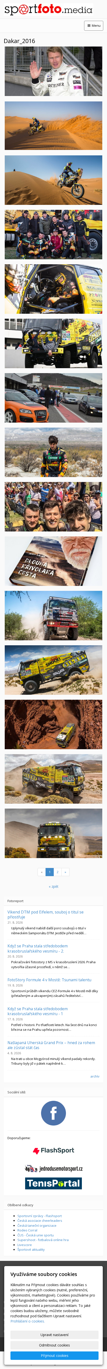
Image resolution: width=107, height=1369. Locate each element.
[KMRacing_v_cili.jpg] (53, 506)
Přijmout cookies (54, 1355)
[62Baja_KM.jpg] (53, 234)
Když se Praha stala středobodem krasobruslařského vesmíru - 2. (37, 948)
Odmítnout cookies (54, 1345)
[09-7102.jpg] (53, 670)
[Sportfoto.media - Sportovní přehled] (53, 9)
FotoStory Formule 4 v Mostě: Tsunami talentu (49, 980)
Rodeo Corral (27, 1230)
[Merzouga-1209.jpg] (53, 180)
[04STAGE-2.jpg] (53, 779)
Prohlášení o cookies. (27, 1321)
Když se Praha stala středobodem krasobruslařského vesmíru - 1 (37, 1011)
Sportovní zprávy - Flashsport (39, 1216)
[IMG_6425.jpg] (53, 343)
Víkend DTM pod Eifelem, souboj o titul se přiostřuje (45, 914)
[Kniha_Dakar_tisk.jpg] (53, 561)
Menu (96, 25)
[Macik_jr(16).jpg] (53, 452)
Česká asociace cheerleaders (39, 1220)
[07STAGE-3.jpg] (53, 833)
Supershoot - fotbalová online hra (43, 1240)
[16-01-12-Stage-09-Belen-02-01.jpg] (53, 615)
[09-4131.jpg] (53, 724)
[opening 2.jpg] (53, 398)
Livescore (24, 1245)
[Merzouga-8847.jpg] (53, 125)
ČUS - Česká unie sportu (35, 1235)
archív (95, 1076)
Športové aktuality (31, 1249)
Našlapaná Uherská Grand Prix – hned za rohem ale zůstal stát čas (51, 1045)
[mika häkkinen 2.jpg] (53, 71)
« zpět (53, 886)
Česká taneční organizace (36, 1225)
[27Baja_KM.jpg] (53, 289)
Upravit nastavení (54, 1334)
